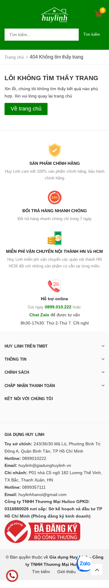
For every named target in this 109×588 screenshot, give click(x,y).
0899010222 (34, 458)
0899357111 (34, 487)
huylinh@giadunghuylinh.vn (44, 465)
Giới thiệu (66, 571)
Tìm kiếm (91, 34)
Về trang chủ (26, 109)
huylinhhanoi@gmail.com (42, 494)
